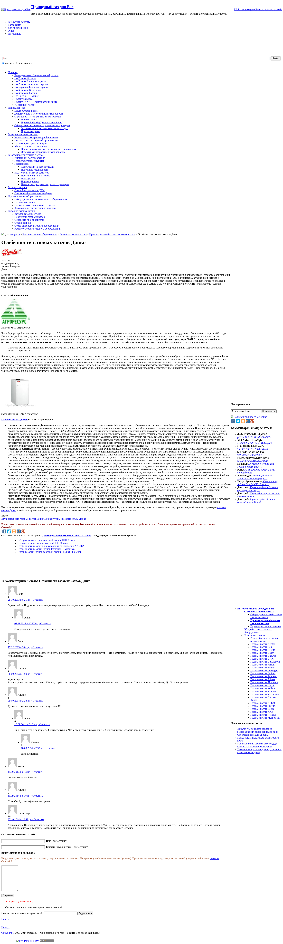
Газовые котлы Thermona (264, 682)
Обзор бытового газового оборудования (258, 631)
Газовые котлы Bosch (262, 652)
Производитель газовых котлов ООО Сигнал (43, 543)
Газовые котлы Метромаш (265, 717)
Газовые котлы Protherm (263, 676)
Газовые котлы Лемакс (263, 714)
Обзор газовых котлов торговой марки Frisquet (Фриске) (49, 551)
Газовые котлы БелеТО (263, 705)
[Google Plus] (23, 531)
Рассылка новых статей (268, 9)
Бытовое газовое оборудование (39, 234)
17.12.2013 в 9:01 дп (19, 647)
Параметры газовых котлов (265, 626)
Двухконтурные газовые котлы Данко (22, 518)
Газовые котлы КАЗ (261, 711)
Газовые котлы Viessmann (264, 694)
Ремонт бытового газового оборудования (265, 639)
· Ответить (37, 599)
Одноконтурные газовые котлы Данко (64, 518)
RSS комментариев (244, 9)
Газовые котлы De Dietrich (265, 661)
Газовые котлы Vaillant (262, 688)
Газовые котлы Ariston (262, 644)
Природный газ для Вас (52, 7)
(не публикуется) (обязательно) (67, 847)
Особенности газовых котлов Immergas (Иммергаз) (46, 549)
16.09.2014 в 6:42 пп (25, 724)
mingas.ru (15, 234)
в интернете (26, 63)
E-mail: (40, 913)
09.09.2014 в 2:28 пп (19, 700)
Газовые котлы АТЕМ (262, 703)
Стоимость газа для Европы (252, 734)
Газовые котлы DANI (262, 658)
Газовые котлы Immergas (264, 670)
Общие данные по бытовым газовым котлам (266, 616)
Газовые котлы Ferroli (262, 664)
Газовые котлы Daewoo (263, 655)
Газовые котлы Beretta (262, 649)
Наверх (5, 919)
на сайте (10, 63)
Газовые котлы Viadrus (263, 691)
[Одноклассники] (14, 531)
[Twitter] (9, 531)
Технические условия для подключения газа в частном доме (259, 751)
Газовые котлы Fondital (263, 667)
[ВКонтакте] (4, 531)
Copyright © (7, 932)
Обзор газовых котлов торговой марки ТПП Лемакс (47, 540)
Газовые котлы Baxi (261, 646)
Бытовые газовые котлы (73, 234)
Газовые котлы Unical (262, 685)
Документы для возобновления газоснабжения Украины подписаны (257, 730)
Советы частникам (254, 635)
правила (214, 858)
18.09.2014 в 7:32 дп (32, 748)
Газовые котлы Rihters (262, 679)
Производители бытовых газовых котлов (112, 234)
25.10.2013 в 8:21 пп (19, 599)
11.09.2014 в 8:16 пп (19, 795)
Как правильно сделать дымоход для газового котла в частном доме (257, 745)
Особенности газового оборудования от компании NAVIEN (51, 546)
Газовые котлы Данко (14, 419)
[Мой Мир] (19, 531)
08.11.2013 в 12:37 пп (26, 623)
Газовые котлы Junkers (262, 673)
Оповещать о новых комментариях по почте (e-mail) (34, 907)
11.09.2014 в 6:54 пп (19, 772)
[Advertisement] (80, 48)
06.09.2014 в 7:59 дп (19, 674)
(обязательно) (56, 840)
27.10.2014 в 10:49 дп (20, 819)
